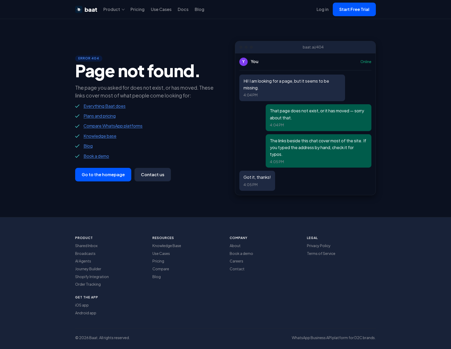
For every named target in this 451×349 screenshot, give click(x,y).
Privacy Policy (319, 245)
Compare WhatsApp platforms (113, 125)
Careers (236, 261)
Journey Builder (88, 268)
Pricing (137, 9)
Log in (323, 9)
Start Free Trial (354, 9)
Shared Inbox (86, 245)
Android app (85, 312)
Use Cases (161, 9)
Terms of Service (321, 253)
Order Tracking (88, 284)
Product (111, 9)
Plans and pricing (100, 116)
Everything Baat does (105, 106)
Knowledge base (100, 136)
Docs (183, 9)
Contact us (152, 174)
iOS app (82, 305)
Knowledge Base (166, 245)
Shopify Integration (92, 276)
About (235, 245)
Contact (237, 268)
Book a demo (96, 156)
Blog (199, 9)
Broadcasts (85, 253)
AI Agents (83, 261)
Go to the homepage (103, 174)
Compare (160, 268)
